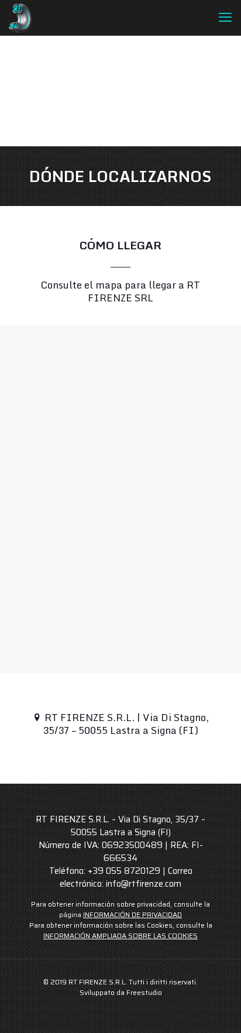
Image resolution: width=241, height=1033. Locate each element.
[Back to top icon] (217, 1009)
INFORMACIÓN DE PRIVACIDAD (132, 914)
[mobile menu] (225, 18)
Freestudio (144, 992)
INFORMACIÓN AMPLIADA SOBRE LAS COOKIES (120, 935)
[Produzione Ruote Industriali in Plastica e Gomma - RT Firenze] (20, 17)
